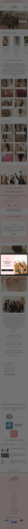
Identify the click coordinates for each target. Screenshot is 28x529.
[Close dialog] (26, 255)
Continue (7, 270)
